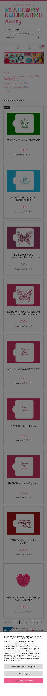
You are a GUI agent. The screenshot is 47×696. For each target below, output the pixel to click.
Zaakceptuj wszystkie (23, 680)
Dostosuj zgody (23, 673)
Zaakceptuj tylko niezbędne (23, 666)
